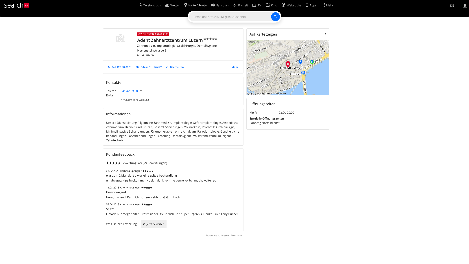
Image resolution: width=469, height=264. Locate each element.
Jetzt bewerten (155, 224)
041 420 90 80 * (121, 67)
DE (452, 5)
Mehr (235, 67)
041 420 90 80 (130, 91)
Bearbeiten (177, 67)
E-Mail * (146, 67)
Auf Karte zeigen (263, 34)
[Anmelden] (465, 5)
